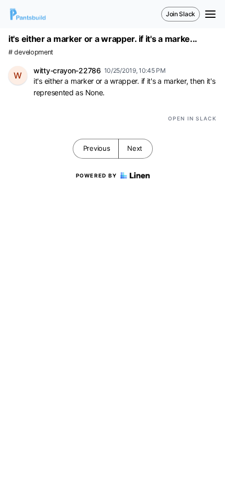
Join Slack (180, 14)
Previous (96, 148)
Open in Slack (192, 118)
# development (30, 52)
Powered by (96, 175)
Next (134, 148)
